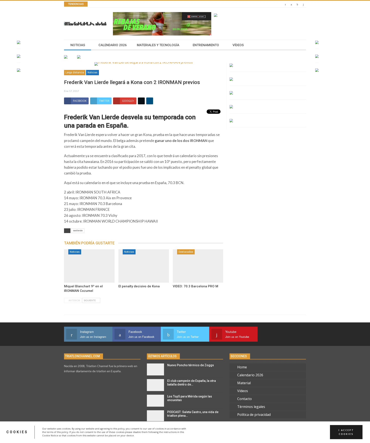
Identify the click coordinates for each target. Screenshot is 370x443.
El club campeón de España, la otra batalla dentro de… (191, 382)
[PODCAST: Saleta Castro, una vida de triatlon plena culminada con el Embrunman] (155, 416)
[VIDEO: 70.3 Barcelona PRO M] (198, 266)
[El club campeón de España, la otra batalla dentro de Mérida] (155, 385)
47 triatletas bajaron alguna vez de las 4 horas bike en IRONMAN (151, 4)
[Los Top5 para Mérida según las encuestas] (155, 401)
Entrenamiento (206, 45)
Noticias (77, 45)
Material (244, 383)
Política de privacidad (254, 414)
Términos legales (251, 406)
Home (242, 367)
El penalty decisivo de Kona (139, 286)
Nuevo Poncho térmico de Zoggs (190, 365)
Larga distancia (75, 72)
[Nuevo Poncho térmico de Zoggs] (155, 369)
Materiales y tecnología (158, 45)
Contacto (244, 398)
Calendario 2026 (112, 45)
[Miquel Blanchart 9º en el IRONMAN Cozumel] (89, 266)
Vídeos (238, 45)
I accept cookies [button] (346, 432)
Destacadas (186, 251)
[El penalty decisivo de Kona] (143, 266)
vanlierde (78, 230)
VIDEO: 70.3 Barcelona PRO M (195, 286)
